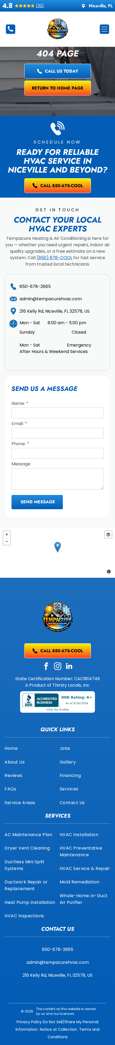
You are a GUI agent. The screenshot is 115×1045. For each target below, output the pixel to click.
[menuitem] (30, 748)
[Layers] (108, 534)
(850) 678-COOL (54, 258)
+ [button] (6, 534)
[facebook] (46, 667)
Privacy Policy (29, 1022)
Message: (21, 464)
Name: (18, 403)
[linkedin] (69, 667)
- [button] (6, 541)
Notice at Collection (58, 1029)
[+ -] (57, 553)
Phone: (18, 444)
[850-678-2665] (10, 31)
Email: (17, 423)
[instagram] (57, 667)
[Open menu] (104, 29)
